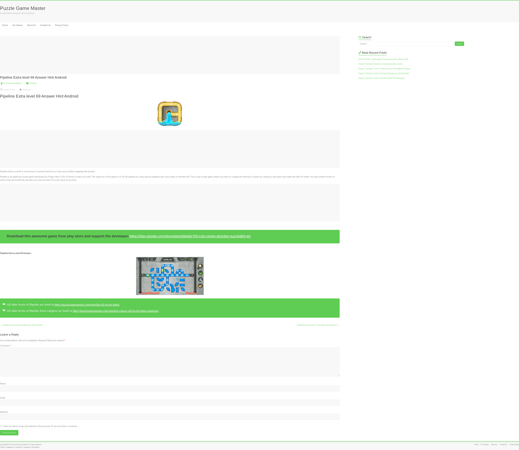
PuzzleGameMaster (12, 83)
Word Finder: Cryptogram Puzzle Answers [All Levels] (383, 59)
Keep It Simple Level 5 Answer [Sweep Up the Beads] (384, 73)
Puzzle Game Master (22, 8)
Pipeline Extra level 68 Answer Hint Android (21, 325)
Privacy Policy (61, 25)
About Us (31, 25)
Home (5, 25)
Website (4, 412)
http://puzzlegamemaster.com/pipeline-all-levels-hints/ (87, 304)
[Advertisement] (81, 55)
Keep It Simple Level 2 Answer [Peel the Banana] (381, 78)
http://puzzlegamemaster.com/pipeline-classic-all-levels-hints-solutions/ (116, 310)
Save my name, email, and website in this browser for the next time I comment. (40, 426)
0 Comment (26, 90)
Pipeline (33, 83)
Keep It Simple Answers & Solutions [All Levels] (381, 64)
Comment (5, 345)
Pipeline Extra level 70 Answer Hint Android (318, 325)
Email (2, 398)
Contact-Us (45, 25)
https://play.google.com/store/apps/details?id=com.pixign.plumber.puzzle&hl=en (190, 236)
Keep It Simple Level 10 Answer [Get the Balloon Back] (384, 68)
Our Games (17, 25)
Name (3, 383)
